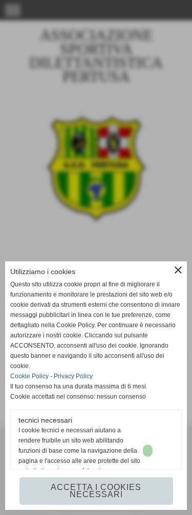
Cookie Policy (29, 376)
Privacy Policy (73, 376)
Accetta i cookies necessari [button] (96, 491)
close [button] (178, 270)
